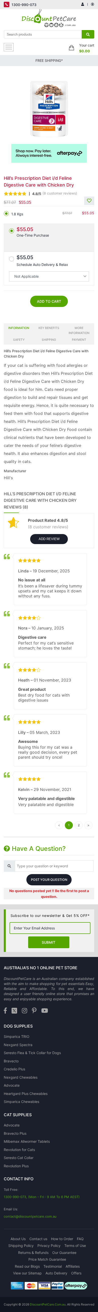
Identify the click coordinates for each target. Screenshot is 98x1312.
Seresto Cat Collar (18, 1158)
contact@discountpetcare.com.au (30, 1216)
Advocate (12, 1085)
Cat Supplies (18, 1114)
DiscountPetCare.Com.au (48, 1304)
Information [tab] (18, 328)
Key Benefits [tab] (48, 328)
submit (48, 942)
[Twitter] (14, 1011)
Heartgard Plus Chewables (25, 1093)
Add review (49, 539)
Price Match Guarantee (47, 1259)
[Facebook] (5, 1011)
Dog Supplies (18, 1026)
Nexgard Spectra (18, 1045)
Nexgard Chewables (20, 1077)
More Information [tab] (79, 330)
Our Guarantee (64, 1252)
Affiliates (73, 1266)
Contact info (18, 1178)
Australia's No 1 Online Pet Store (40, 967)
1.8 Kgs (17, 214)
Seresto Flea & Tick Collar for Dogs (32, 1053)
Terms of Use (75, 1245)
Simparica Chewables (21, 1101)
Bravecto (11, 1061)
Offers (76, 1273)
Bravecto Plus (15, 1133)
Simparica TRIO (16, 1036)
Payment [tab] (79, 340)
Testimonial (52, 1266)
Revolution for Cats (19, 1149)
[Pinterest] (34, 1011)
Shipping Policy (21, 1245)
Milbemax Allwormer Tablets (27, 1141)
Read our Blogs (27, 1266)
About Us (18, 1239)
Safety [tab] (19, 340)
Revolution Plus (16, 1166)
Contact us (38, 1239)
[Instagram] (24, 1011)
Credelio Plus (14, 1069)
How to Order (62, 1239)
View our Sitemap (27, 1273)
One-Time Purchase (33, 231)
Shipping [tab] (49, 340)
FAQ (80, 1239)
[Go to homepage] (49, 19)
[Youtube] (44, 1011)
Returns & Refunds (33, 1252)
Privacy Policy (49, 1245)
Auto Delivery (56, 1273)
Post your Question (49, 880)
